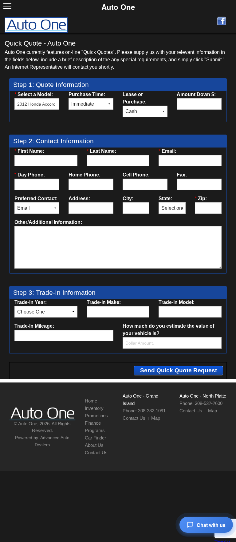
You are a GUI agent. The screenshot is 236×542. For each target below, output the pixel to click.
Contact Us (96, 452)
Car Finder (95, 437)
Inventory (94, 408)
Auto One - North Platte (202, 395)
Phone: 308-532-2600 (200, 403)
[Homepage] (36, 24)
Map (155, 418)
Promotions (96, 415)
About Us (94, 445)
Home (91, 400)
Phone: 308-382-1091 (144, 410)
